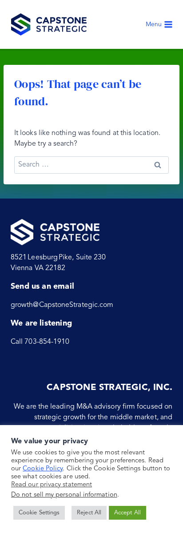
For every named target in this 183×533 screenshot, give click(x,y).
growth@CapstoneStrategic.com (62, 305)
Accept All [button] (127, 513)
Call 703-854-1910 (40, 342)
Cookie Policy (43, 468)
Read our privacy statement (51, 484)
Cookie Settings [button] (39, 513)
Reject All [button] (89, 513)
